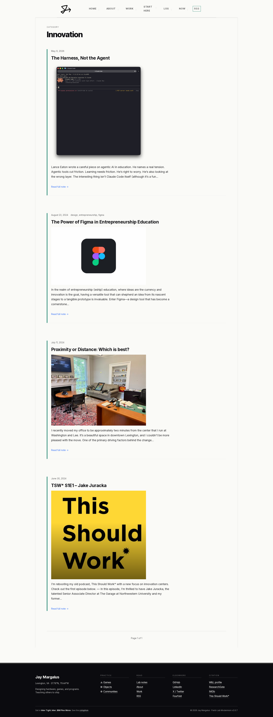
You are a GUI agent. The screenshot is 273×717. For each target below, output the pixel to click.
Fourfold (177, 696)
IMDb (212, 691)
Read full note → (59, 186)
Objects (107, 686)
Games (107, 682)
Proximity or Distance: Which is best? (90, 349)
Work (129, 8)
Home (93, 8)
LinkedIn (177, 686)
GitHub (176, 682)
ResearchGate (217, 686)
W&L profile (215, 682)
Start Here (148, 8)
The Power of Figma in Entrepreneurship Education (105, 222)
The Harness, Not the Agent (80, 58)
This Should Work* (219, 696)
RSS (138, 696)
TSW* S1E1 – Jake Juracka (79, 485)
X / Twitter (178, 691)
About (111, 8)
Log (166, 8)
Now (182, 8)
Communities (110, 691)
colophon (83, 710)
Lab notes (141, 682)
